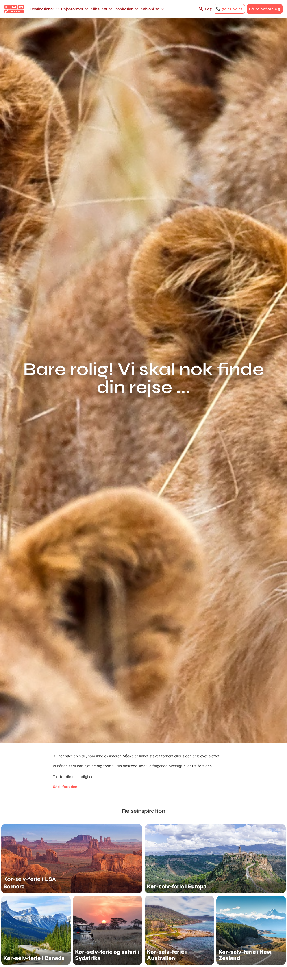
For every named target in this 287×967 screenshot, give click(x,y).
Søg (208, 9)
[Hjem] (14, 9)
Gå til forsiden (65, 786)
